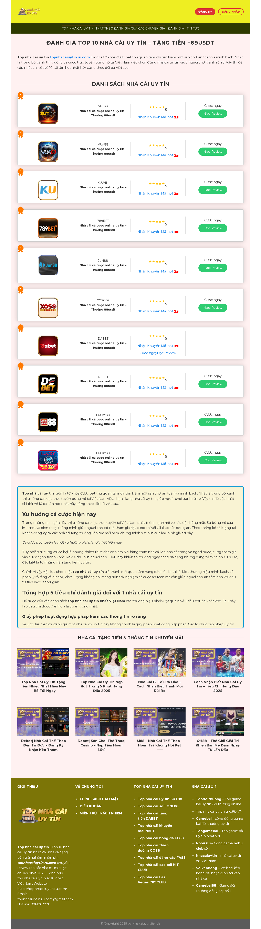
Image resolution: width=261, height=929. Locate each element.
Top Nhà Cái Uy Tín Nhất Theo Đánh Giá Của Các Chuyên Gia (113, 28)
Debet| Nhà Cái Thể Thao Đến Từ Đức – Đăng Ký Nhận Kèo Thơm (43, 745)
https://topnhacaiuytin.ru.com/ (42, 889)
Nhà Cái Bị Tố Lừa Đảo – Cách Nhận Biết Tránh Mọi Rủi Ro (160, 686)
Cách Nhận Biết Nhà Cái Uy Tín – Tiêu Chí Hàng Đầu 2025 (218, 686)
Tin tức (193, 28)
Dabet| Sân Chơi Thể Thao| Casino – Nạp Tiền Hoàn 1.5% (101, 745)
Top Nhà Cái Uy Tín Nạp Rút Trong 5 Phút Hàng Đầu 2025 (102, 686)
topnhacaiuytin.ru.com (70, 57)
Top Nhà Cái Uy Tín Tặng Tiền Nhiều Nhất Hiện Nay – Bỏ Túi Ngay (43, 686)
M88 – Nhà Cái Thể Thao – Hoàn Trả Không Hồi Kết (159, 743)
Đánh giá (176, 28)
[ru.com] (37, 11)
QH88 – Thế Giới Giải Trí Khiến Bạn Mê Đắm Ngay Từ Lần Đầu (218, 745)
